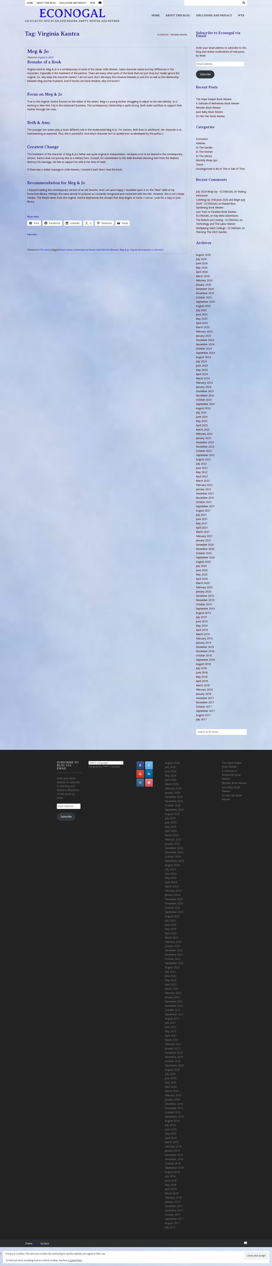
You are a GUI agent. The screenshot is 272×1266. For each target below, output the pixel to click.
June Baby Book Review (209, 111)
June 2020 (202, 570)
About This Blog (46, 3)
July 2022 (201, 463)
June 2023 (202, 416)
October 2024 (204, 348)
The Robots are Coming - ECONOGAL (217, 220)
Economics (202, 139)
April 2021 (202, 527)
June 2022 (202, 467)
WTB (92, 3)
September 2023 (205, 404)
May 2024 (201, 369)
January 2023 (203, 438)
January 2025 (203, 335)
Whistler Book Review (208, 107)
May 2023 (201, 421)
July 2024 (201, 361)
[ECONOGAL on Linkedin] (149, 774)
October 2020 (204, 553)
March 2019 (203, 634)
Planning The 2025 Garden (211, 232)
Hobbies (200, 143)
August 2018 (203, 664)
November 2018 (205, 651)
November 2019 (205, 600)
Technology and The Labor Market (215, 223)
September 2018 (205, 659)
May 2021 (201, 523)
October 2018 (204, 655)
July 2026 (201, 259)
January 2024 (203, 386)
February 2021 (204, 536)
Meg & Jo (38, 51)
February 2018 (204, 689)
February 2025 (204, 331)
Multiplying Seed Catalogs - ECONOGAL (218, 228)
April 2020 (202, 578)
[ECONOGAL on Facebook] (140, 765)
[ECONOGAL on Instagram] (140, 783)
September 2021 (205, 506)
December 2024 (205, 340)
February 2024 (204, 382)
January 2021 (203, 540)
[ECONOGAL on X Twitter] (149, 765)
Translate (115, 766)
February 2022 (204, 485)
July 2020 (201, 566)
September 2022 (205, 455)
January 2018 (203, 693)
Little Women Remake (107, 249)
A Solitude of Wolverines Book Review (217, 103)
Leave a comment (154, 249)
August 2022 (203, 459)
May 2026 (201, 267)
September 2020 (205, 557)
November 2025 (205, 293)
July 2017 (201, 719)
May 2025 (201, 318)
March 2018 (203, 685)
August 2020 (203, 561)
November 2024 (205, 344)
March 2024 (203, 378)
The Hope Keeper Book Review (213, 99)
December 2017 (205, 698)
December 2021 (205, 493)
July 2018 (201, 668)
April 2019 (202, 629)
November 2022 (205, 446)
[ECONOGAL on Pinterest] (149, 783)
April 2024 (202, 374)
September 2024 (205, 352)
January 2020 (203, 591)
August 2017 (203, 715)
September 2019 (205, 608)
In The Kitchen (204, 151)
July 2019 (201, 617)
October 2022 (204, 450)
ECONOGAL (72, 13)
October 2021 (204, 502)
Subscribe (205, 74)
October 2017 (204, 706)
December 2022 (205, 442)
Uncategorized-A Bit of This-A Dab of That (220, 168)
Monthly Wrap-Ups (206, 160)
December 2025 (205, 288)
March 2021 (203, 531)
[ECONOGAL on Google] (140, 774)
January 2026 (203, 284)
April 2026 (202, 271)
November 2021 (205, 497)
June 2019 (202, 621)
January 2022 (203, 489)
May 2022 (201, 472)
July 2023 (201, 412)
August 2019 (203, 612)
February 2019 (204, 638)
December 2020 (205, 544)
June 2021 (202, 519)
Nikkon (36, 1243)
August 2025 (203, 305)
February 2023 (204, 433)
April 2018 (202, 681)
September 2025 (205, 301)
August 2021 (203, 510)
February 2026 (204, 280)
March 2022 (203, 480)
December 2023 (205, 391)
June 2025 (202, 314)
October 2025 (204, 297)
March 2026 (203, 276)
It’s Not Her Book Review (210, 116)
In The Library (44, 249)
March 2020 (203, 583)
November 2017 (205, 702)
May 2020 (201, 574)
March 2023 (203, 429)
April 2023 (202, 425)
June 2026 (202, 263)
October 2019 (204, 604)
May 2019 (201, 625)
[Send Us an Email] (100, 3)
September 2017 (205, 710)
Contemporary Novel (84, 249)
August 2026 (203, 254)
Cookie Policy (75, 1260)
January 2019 (203, 642)
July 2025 (201, 310)
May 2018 (201, 676)
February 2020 (204, 587)
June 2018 (202, 672)
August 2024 (203, 357)
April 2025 (202, 323)
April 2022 (202, 476)
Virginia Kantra (137, 249)
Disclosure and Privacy (72, 3)
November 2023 (205, 395)
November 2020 (205, 548)
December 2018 (205, 647)
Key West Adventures (226, 215)
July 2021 (201, 514)
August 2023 (203, 408)
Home (30, 3)
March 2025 (203, 327)
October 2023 (204, 399)
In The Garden (204, 147)
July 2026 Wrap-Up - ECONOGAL (214, 191)
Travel (199, 164)
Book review (66, 249)
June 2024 (202, 365)
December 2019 (205, 595)
